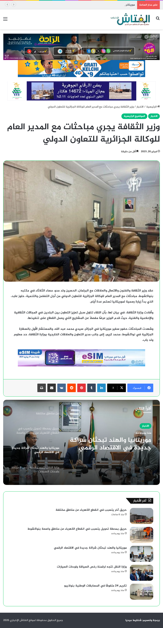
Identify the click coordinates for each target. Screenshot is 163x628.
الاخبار (139, 107)
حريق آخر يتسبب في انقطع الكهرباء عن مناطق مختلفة (91, 510)
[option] (81, 442)
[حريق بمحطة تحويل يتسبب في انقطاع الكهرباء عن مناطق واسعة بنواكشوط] (141, 535)
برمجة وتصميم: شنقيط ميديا (142, 620)
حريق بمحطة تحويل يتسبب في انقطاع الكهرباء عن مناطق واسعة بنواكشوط (77, 528)
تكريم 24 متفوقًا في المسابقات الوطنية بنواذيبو (95, 585)
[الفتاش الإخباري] (130, 19)
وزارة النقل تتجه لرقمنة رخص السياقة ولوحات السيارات (111, 448)
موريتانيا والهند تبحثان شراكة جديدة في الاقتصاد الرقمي (101, 5)
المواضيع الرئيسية (134, 116)
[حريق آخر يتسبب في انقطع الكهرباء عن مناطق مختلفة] (141, 516)
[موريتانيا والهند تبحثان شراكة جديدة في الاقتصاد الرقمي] (141, 554)
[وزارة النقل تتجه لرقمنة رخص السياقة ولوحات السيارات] (141, 573)
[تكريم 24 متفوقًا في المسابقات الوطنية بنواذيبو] (141, 592)
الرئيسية (151, 107)
